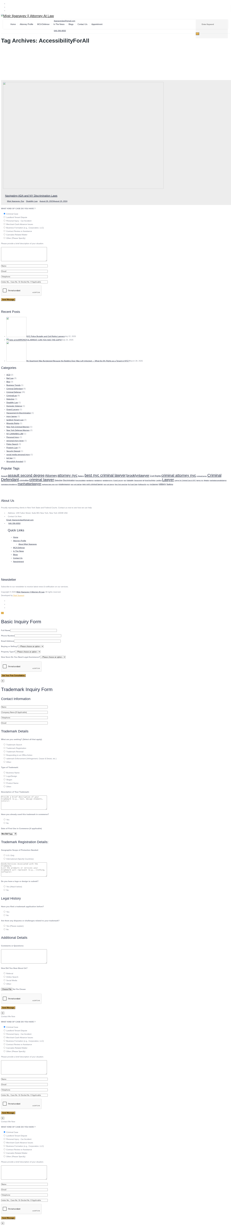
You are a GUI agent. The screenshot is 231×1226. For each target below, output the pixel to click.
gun (125, 480)
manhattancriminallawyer (9, 484)
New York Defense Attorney (18, 430)
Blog (8, 382)
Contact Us (82, 24)
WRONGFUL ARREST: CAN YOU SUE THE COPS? (40, 340)
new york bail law (76, 484)
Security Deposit (13, 451)
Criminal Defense (13, 392)
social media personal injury (18, 454)
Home (13, 24)
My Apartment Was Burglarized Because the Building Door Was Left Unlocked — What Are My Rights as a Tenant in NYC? (77, 361)
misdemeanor (64, 484)
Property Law (12, 448)
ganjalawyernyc (108, 480)
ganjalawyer (98, 480)
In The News (59, 24)
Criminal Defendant (14, 389)
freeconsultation (80, 480)
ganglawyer (90, 480)
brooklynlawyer (137, 475)
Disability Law (32, 201)
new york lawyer (108, 484)
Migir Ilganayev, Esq (15, 201)
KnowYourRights (150, 480)
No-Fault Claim (133, 484)
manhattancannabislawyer (218, 480)
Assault (4, 476)
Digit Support (18, 595)
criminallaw (24, 480)
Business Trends (13, 385)
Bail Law (10, 378)
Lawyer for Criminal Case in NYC (185, 480)
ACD (8, 375)
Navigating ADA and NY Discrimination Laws (31, 195)
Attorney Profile (26, 24)
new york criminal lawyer (92, 484)
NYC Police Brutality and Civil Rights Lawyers (45, 336)
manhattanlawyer (29, 484)
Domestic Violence (14, 406)
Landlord (159, 480)
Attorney (51, 475)
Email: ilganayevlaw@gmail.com (20, 520)
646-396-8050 (14, 523)
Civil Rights (155, 476)
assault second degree (26, 475)
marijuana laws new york (50, 484)
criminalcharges (202, 476)
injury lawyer (11, 416)
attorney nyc (67, 475)
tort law (9, 458)
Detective (10, 399)
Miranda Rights (12, 423)
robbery (162, 484)
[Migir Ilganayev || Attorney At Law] (27, 16)
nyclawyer (154, 484)
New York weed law (121, 484)
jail (143, 480)
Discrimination (69, 480)
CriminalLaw (11, 395)
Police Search (12, 444)
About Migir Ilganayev (27, 544)
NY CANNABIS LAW (14, 434)
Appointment (96, 24)
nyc (148, 484)
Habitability (130, 480)
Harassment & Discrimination (18, 413)
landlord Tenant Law (15, 420)
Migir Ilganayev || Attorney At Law (30, 592)
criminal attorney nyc (178, 475)
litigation (206, 480)
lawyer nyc (199, 480)
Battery (81, 476)
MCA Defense (43, 24)
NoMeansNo (142, 484)
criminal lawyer (41, 479)
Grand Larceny (12, 409)
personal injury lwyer (15, 441)
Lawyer (168, 480)
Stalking (169, 484)
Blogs (71, 24)
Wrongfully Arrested (14, 461)
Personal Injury (12, 437)
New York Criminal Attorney (17, 427)
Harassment (138, 480)
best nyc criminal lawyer (105, 475)
